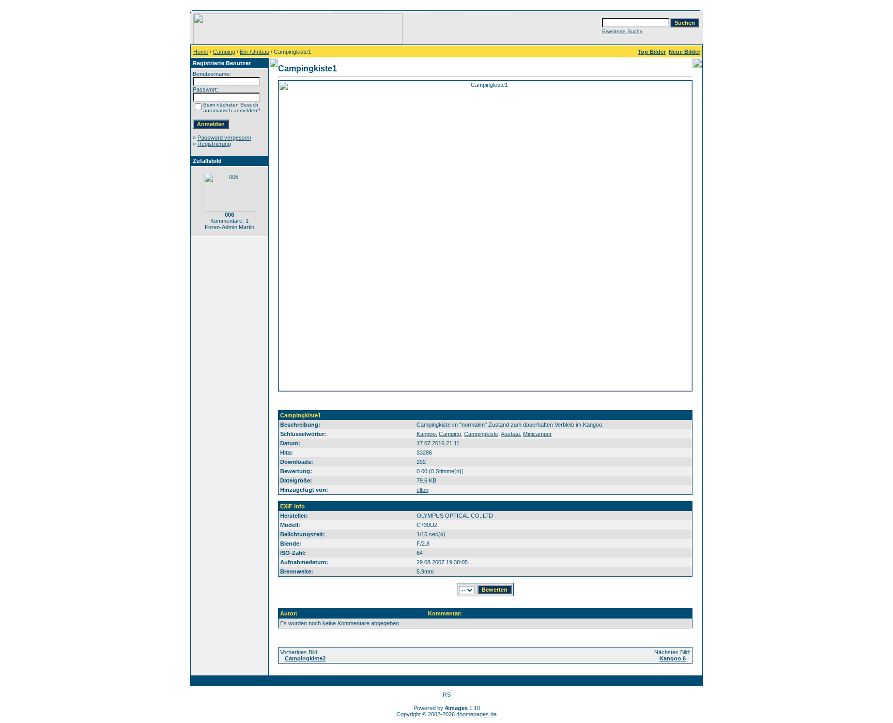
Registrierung (214, 144)
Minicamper (537, 434)
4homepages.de (476, 714)
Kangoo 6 (672, 658)
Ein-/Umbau (254, 52)
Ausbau (510, 434)
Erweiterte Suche (622, 31)
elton (422, 490)
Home (200, 52)
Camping (224, 52)
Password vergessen (224, 137)
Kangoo (426, 434)
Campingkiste (481, 434)
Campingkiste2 (305, 658)
